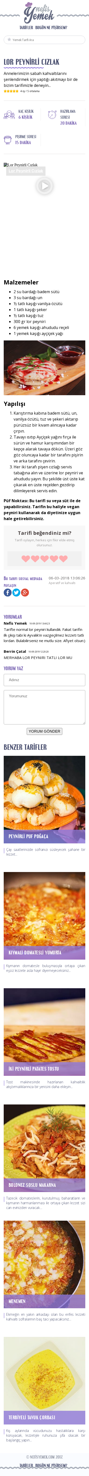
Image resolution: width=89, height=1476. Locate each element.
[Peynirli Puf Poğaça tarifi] (44, 799)
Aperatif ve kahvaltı (62, 583)
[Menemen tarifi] (44, 1264)
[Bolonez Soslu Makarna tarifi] (44, 1147)
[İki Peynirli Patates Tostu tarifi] (44, 1031)
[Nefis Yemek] (38, 14)
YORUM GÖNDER (44, 731)
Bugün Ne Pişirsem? (51, 27)
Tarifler (26, 27)
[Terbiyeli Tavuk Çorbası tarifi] (44, 1380)
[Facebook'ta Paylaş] (8, 592)
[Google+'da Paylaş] (25, 592)
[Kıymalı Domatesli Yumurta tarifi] (44, 915)
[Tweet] (16, 592)
